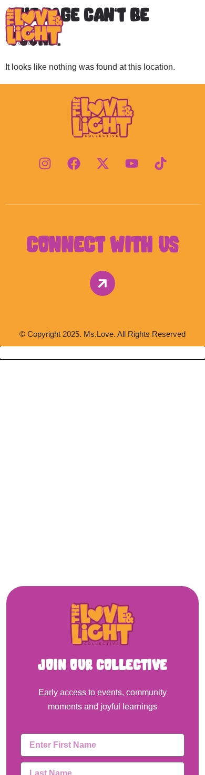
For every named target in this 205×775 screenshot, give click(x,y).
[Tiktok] (160, 164)
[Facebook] (73, 164)
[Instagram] (45, 164)
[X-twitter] (102, 164)
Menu (167, 24)
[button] (102, 352)
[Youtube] (131, 164)
